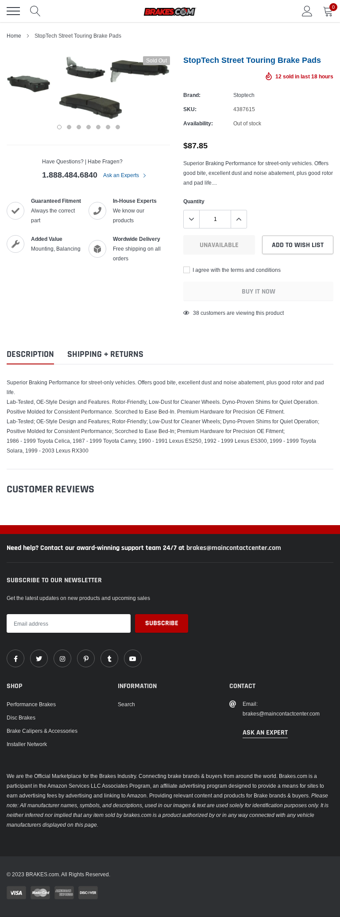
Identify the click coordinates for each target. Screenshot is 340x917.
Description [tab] (30, 354)
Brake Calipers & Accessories (42, 730)
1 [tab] (59, 127)
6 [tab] (108, 127)
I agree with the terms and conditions (236, 270)
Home (14, 35)
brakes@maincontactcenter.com (233, 548)
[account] (307, 11)
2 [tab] (69, 127)
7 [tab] (118, 127)
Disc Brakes (21, 717)
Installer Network (27, 744)
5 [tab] (98, 127)
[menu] (13, 11)
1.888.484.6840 (69, 174)
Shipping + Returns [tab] (105, 354)
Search (126, 704)
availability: (198, 123)
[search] (35, 11)
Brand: (192, 95)
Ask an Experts (121, 175)
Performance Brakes (31, 704)
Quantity (194, 201)
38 (196, 313)
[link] (15, 658)
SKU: (190, 109)
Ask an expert (265, 732)
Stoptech (244, 95)
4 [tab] (88, 127)
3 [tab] (79, 127)
